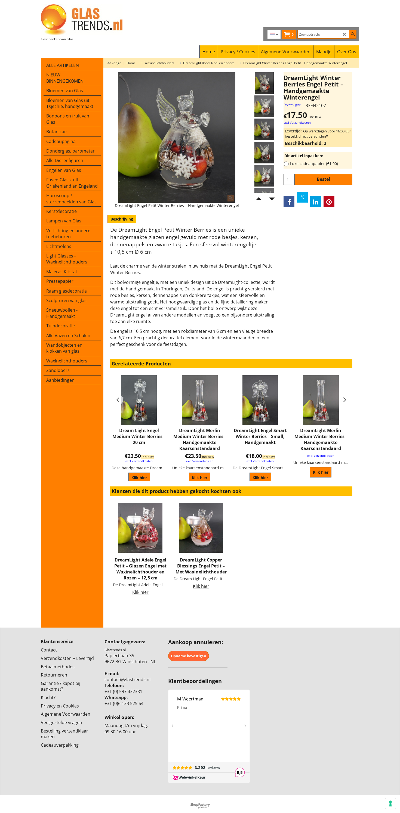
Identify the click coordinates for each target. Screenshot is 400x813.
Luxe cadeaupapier (314, 163)
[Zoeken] (352, 34)
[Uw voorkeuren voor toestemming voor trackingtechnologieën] (390, 803)
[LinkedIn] (315, 201)
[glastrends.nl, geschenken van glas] (88, 19)
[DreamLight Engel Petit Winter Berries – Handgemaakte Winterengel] (264, 106)
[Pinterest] (329, 201)
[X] (302, 197)
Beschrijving (121, 219)
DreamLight (292, 105)
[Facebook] (289, 201)
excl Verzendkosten (297, 123)
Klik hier (139, 477)
